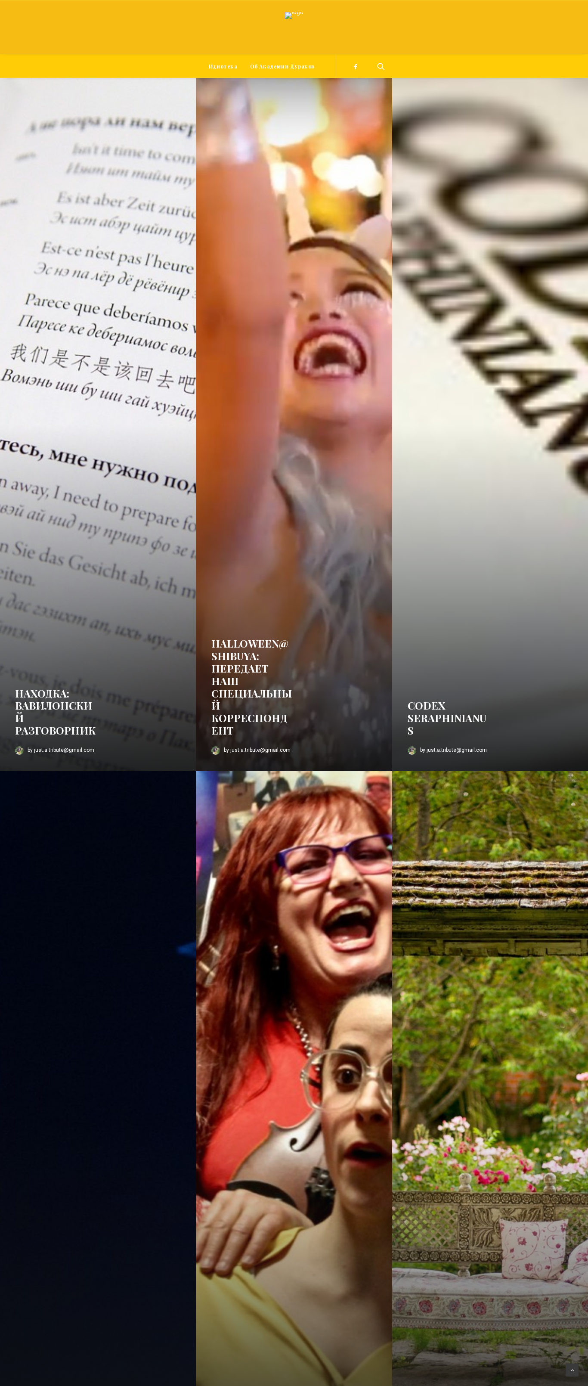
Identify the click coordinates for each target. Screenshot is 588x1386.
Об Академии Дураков (282, 66)
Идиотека (223, 66)
